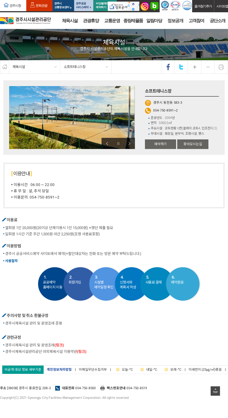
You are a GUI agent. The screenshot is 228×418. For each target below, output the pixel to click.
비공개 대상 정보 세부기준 (22, 370)
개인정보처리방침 (59, 370)
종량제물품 (133, 20)
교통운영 (112, 20)
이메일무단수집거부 (93, 370)
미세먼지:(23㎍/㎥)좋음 (205, 370)
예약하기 (160, 144)
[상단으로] (215, 391)
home (4, 67)
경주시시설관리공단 (25, 20)
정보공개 (175, 20)
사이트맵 (222, 6)
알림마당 (154, 20)
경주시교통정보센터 (61, 5)
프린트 (221, 67)
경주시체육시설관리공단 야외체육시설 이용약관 (45, 352)
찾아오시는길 (192, 144)
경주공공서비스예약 (82, 5)
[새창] (123, 6)
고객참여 (196, 20)
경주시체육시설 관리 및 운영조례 (34, 345)
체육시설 (70, 20)
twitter (181, 67)
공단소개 (217, 20)
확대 (194, 67)
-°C (127, 370)
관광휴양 (91, 20)
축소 (208, 67)
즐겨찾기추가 (203, 6)
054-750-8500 (85, 388)
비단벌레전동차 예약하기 (105, 5)
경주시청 (15, 5)
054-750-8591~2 (165, 110)
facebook (168, 67)
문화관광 (41, 5)
